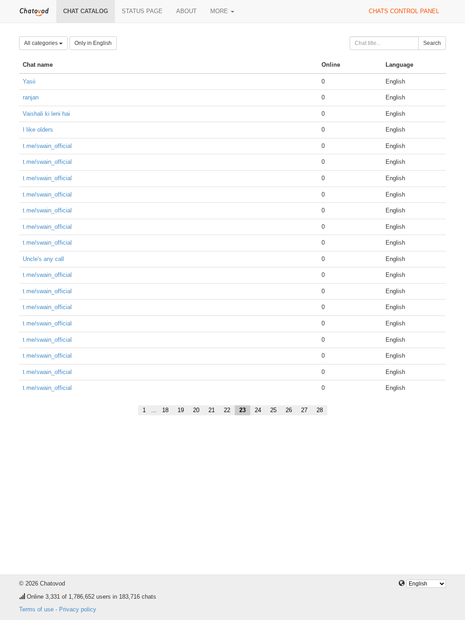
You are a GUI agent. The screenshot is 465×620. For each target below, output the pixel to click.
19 (181, 410)
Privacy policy (77, 609)
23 (242, 410)
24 (258, 410)
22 (227, 410)
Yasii (29, 81)
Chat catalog (85, 11)
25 (273, 410)
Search (432, 43)
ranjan (31, 97)
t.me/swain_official (47, 146)
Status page (142, 11)
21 (211, 410)
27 (304, 410)
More (220, 11)
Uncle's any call (43, 259)
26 (289, 410)
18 (165, 410)
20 (196, 410)
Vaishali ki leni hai (46, 113)
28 (320, 410)
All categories (41, 43)
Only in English (93, 43)
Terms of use (36, 609)
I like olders (38, 129)
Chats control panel (404, 11)
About (186, 11)
